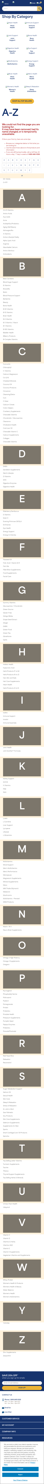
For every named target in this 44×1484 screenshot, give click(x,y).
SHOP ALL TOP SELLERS (22, 101)
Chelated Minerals (9, 381)
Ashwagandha (8, 230)
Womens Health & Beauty (12, 1287)
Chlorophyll (7, 367)
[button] (33, 3)
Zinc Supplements (9, 1352)
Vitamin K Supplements (11, 1252)
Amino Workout (8, 251)
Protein (5, 1008)
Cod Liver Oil (7, 428)
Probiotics (6, 1011)
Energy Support (8, 531)
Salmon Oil (7, 1092)
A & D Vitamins (8, 210)
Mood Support (8, 865)
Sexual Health (8, 1096)
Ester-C (5, 518)
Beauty (5, 302)
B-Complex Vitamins (10, 339)
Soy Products (8, 1116)
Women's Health (9, 1293)
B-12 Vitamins (7, 312)
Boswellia (6, 289)
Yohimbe (6, 1323)
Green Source (8, 609)
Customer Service (10, 1419)
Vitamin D (6, 1238)
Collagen (6, 438)
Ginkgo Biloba (8, 616)
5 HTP (5, 182)
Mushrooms (7, 895)
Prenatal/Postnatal (9, 1031)
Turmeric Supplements (11, 1164)
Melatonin (6, 892)
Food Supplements (10, 573)
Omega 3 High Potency (11, 958)
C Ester (5, 401)
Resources (7, 1438)
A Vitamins (7, 234)
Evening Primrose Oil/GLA (12, 521)
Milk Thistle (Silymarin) (10, 888)
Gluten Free (7, 613)
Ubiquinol (6, 1207)
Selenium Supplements (11, 1123)
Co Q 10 (6, 378)
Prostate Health (8, 1014)
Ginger (5, 623)
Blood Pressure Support (11, 296)
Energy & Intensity (9, 535)
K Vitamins (6, 785)
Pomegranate (8, 1004)
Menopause (7, 875)
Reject (20, 1474)
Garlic (5, 640)
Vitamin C (6, 1235)
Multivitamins (7, 861)
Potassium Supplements (11, 1018)
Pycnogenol (7, 991)
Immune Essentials (9, 723)
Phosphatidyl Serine (10, 994)
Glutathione (7, 636)
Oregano (6, 964)
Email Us (8, 1408)
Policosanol (7, 997)
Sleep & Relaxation (9, 1102)
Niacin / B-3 (7, 927)
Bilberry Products (9, 336)
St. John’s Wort (8, 1109)
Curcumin (6, 364)
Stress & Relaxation (10, 1106)
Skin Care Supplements (11, 1119)
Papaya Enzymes (9, 1024)
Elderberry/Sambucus (11, 511)
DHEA (5, 466)
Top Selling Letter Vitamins (12, 1161)
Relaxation (6, 1059)
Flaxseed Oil (7, 559)
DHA (4, 480)
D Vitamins (7, 476)
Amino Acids (7, 214)
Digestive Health (9, 487)
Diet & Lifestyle (8, 473)
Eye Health (7, 528)
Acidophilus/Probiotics (11, 224)
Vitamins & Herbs (9, 1242)
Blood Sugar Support (10, 282)
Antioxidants (7, 254)
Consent (20, 1469)
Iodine (5, 713)
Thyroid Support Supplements (13, 1174)
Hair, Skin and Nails (9, 678)
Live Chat (8, 1412)
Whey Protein (8, 1280)
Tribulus (5, 1171)
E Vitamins (6, 515)
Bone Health (7, 306)
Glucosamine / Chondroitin (12, 606)
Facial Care (7, 576)
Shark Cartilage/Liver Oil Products (15, 1133)
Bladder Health (8, 333)
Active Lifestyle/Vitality (11, 237)
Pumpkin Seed (8, 1021)
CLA (4, 398)
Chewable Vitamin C (10, 432)
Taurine (5, 1167)
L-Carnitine (7, 822)
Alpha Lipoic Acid (9, 241)
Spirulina (6, 1136)
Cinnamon (7, 391)
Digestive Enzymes (9, 483)
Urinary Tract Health (10, 1204)
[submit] (39, 8)
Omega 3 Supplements (11, 961)
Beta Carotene (8, 279)
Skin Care (6, 1099)
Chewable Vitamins (10, 415)
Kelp (4, 789)
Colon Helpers (8, 408)
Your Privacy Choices (20, 1480)
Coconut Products (9, 388)
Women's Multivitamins (11, 1297)
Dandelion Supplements (11, 470)
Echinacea (7, 525)
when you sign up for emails (13, 1377)
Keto (4, 792)
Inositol (5, 719)
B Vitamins (7, 285)
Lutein (5, 818)
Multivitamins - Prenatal (11, 899)
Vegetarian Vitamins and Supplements (16, 1255)
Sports (5, 1129)
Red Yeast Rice (8, 1056)
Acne (5, 220)
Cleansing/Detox (9, 394)
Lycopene (6, 828)
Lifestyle (6, 832)
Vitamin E (6, 1248)
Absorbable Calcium (10, 247)
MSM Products (8, 902)
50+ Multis (6, 179)
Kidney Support (8, 779)
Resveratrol (7, 1063)
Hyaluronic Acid (8, 668)
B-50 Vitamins (8, 309)
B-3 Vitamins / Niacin (10, 323)
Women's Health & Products (13, 1283)
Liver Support (8, 825)
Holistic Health (8, 664)
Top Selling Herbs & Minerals (13, 1178)
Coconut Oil (7, 384)
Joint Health (7, 747)
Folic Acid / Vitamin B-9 (11, 563)
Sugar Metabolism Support (12, 1089)
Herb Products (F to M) (11, 671)
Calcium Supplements (11, 435)
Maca (5, 885)
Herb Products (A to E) (11, 688)
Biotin (5, 292)
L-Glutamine (7, 835)
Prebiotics (6, 1028)
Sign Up (22, 1388)
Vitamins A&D (8, 1245)
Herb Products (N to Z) (11, 675)
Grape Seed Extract (10, 620)
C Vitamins (7, 371)
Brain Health (7, 316)
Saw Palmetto (8, 1112)
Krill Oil (5, 782)
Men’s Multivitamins (10, 868)
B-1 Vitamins (7, 326)
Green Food (7, 630)
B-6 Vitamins (7, 319)
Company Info (9, 1432)
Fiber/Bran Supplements (12, 570)
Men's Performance (10, 872)
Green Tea (6, 633)
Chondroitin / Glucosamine (12, 418)
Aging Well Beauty (9, 227)
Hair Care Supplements (11, 681)
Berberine (6, 299)
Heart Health (7, 685)
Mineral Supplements (10, 882)
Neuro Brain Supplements (12, 930)
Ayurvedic (6, 217)
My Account (8, 1425)
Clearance (7, 421)
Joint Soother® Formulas (12, 751)
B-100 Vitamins (8, 329)
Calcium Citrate (8, 405)
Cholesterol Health (9, 425)
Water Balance (8, 1290)
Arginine (6, 244)
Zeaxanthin (7, 1356)
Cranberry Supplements (11, 411)
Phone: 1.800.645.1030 (13, 1400)
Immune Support (9, 716)
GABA (5, 626)
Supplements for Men (11, 1126)
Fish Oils (6, 566)
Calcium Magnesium (10, 374)
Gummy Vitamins (9, 603)
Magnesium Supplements (12, 878)
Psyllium (6, 1001)
